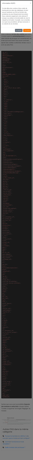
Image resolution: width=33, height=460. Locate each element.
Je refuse (18, 30)
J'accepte (27, 30)
